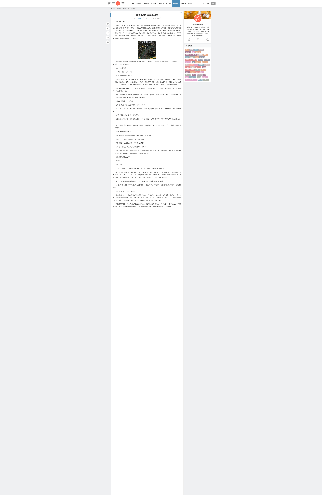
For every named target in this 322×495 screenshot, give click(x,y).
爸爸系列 (205, 80)
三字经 (191, 64)
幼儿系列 (198, 67)
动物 (196, 49)
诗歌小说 (161, 3)
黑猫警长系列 (193, 80)
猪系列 (198, 72)
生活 (187, 64)
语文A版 (201, 64)
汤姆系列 (203, 69)
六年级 (205, 54)
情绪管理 (200, 59)
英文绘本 (183, 3)
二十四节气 (193, 77)
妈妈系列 (204, 77)
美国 (187, 49)
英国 (197, 57)
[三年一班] (115, 3)
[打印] (143, 18)
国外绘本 (146, 3)
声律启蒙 (188, 75)
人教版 (194, 75)
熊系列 (191, 49)
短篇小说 (204, 62)
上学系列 (199, 54)
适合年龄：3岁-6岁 (191, 54)
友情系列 (188, 62)
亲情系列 (198, 52)
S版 (193, 52)
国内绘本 (139, 3)
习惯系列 (199, 75)
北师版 (188, 69)
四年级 (193, 69)
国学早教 (153, 3)
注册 (213, 3)
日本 (187, 57)
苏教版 (200, 80)
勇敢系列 (201, 49)
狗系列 (193, 72)
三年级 (188, 67)
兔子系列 (202, 57)
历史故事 (188, 52)
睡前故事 (175, 3)
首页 (133, 3)
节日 (196, 64)
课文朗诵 (168, 3)
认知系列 (192, 57)
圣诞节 (188, 72)
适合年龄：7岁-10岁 (191, 59)
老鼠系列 (207, 64)
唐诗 (204, 75)
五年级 (204, 67)
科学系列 (198, 62)
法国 (193, 62)
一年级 (199, 77)
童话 (187, 80)
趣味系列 (206, 59)
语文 (202, 72)
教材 (189, 3)
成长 (187, 77)
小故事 (198, 69)
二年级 (193, 67)
